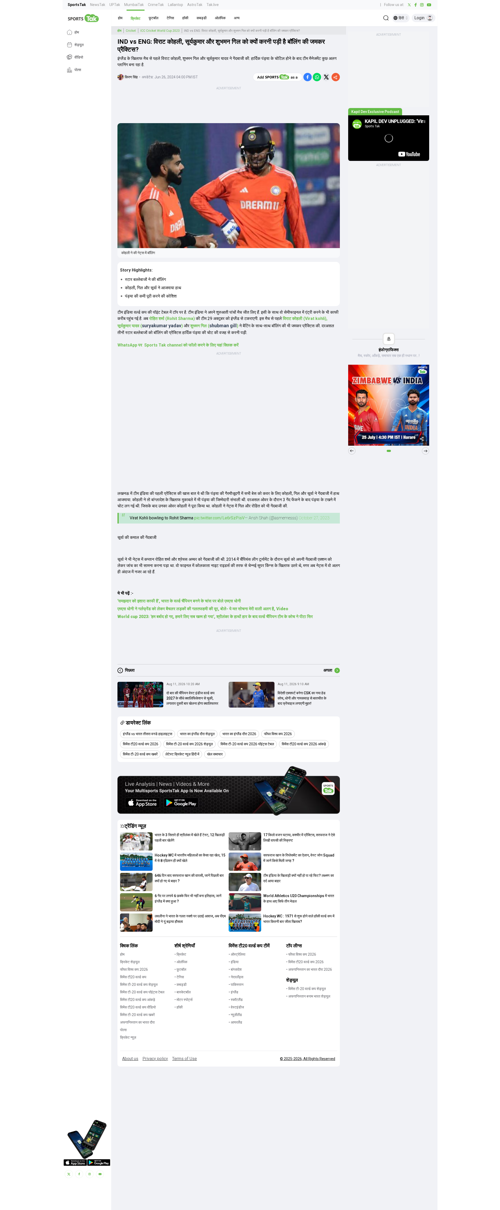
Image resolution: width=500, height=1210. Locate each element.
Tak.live (213, 5)
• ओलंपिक (180, 962)
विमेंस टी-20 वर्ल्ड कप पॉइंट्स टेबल (142, 992)
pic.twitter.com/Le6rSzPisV (219, 517)
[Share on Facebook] (307, 77)
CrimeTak (156, 5)
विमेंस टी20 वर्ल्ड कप (133, 977)
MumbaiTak (134, 5)
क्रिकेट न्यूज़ (128, 1037)
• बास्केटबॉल (182, 992)
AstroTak (194, 5)
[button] (120, 18)
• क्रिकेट (180, 954)
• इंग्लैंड (233, 992)
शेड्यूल (79, 45)
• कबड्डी (180, 984)
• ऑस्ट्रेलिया (237, 954)
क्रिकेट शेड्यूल (130, 962)
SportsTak (77, 5)
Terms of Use (184, 1058)
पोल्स (77, 70)
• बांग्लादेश (235, 969)
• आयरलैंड (235, 1022)
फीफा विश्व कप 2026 (134, 969)
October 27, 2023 (314, 517)
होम (76, 32)
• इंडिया (234, 962)
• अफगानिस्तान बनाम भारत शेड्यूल (308, 996)
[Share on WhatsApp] (317, 77)
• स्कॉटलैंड (236, 1000)
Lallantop (175, 5)
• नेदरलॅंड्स (236, 977)
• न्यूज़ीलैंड (235, 1015)
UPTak (114, 5)
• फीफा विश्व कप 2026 (301, 954)
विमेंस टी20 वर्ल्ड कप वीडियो (138, 1007)
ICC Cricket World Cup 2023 (160, 31)
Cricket (131, 31)
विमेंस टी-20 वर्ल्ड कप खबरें (137, 1015)
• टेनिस (179, 977)
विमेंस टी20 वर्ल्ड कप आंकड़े (137, 1000)
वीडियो (78, 57)
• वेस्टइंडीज (236, 1007)
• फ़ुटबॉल (180, 969)
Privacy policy (155, 1058)
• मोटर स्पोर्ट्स (183, 1000)
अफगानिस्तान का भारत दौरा (137, 1022)
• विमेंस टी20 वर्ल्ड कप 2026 (305, 962)
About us (130, 1058)
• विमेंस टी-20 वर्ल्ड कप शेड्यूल (306, 989)
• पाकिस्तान (236, 984)
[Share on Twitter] (326, 77)
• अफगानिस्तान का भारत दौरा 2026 (309, 969)
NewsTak (97, 5)
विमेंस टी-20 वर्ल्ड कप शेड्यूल (139, 984)
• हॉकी (178, 1007)
